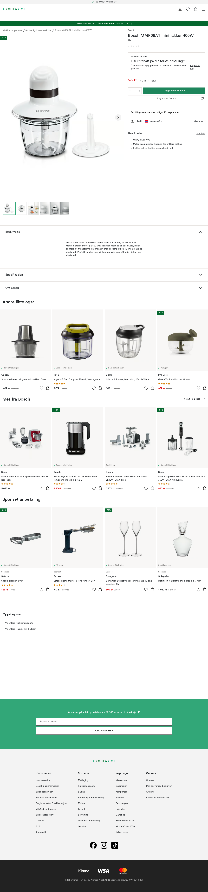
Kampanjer (121, 792)
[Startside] (14, 9)
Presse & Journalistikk (157, 798)
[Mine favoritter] (188, 9)
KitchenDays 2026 (125, 826)
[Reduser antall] (130, 90)
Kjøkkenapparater (13, 30)
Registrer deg (195, 67)
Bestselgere (122, 803)
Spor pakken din (44, 792)
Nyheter (120, 798)
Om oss (150, 780)
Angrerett (41, 832)
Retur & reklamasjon (46, 798)
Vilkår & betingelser (46, 809)
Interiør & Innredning (89, 821)
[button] (134, 46)
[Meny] (203, 9)
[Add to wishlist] (41, 388)
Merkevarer (122, 780)
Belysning (83, 815)
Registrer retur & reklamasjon (51, 803)
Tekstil (81, 809)
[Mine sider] (180, 9)
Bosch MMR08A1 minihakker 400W (73, 30)
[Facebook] (93, 845)
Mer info (198, 121)
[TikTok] (114, 845)
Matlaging (83, 780)
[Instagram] (104, 845)
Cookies (40, 821)
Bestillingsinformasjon (47, 786)
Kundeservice (43, 780)
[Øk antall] (139, 90)
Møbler (82, 803)
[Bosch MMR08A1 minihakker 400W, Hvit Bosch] (62, 117)
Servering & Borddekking (91, 798)
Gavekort (82, 826)
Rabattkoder (122, 832)
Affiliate (150, 792)
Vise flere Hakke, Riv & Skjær (20, 629)
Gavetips (120, 815)
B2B (38, 826)
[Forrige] (6, 117)
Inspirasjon (121, 786)
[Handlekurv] (196, 9)
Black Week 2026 (125, 821)
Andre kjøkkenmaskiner (38, 30)
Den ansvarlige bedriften (159, 786)
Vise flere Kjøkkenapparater (19, 623)
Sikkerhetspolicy (44, 815)
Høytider (120, 809)
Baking (81, 792)
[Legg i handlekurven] (48, 388)
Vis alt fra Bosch (192, 399)
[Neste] (118, 117)
